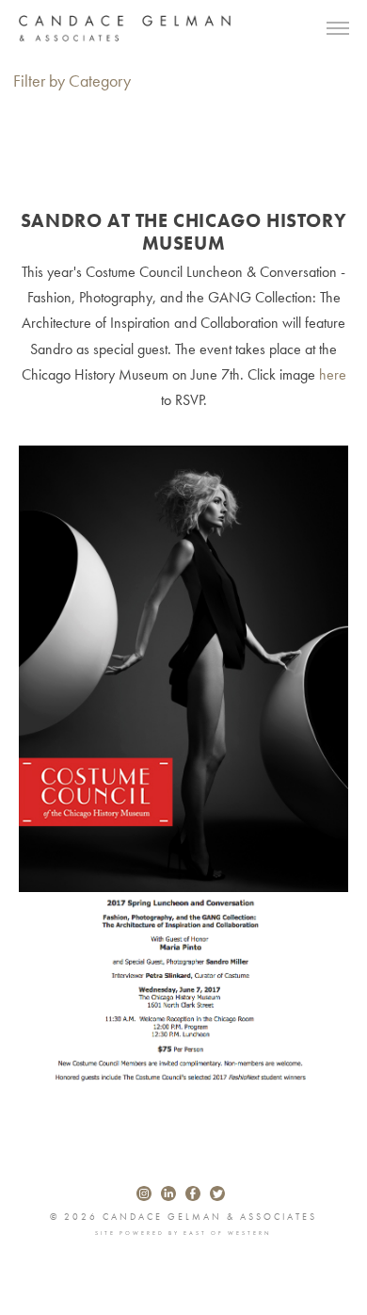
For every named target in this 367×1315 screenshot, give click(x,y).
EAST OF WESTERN (228, 1233)
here (330, 374)
